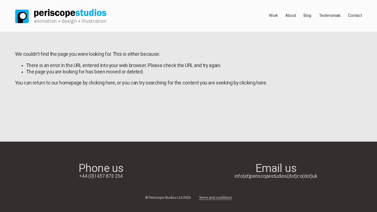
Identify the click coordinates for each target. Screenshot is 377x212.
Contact (355, 15)
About (290, 15)
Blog (307, 15)
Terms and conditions (215, 198)
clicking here (102, 83)
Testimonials (330, 15)
